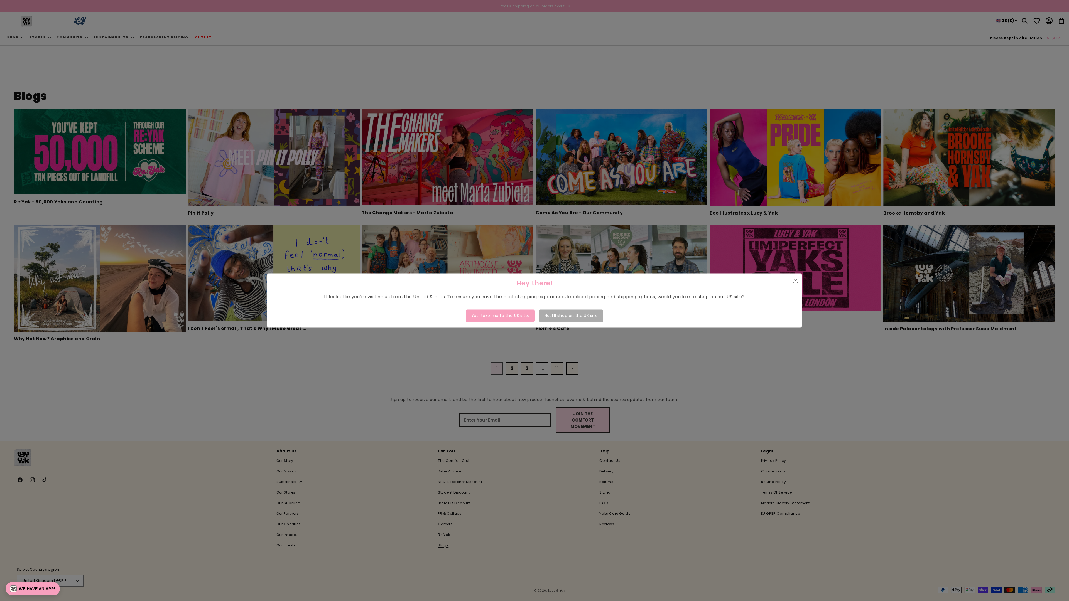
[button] (33, 588)
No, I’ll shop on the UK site (571, 315)
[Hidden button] (1018, 514)
